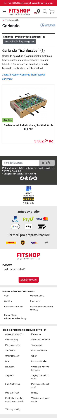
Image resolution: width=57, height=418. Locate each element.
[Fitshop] (19, 11)
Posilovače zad (12, 393)
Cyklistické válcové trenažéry (40, 368)
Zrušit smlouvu (29, 279)
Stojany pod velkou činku (40, 377)
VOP (6, 296)
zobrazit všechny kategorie (19, 41)
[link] (22, 178)
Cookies (8, 301)
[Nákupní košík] (52, 11)
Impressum (35, 301)
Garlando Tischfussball (20, 50)
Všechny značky (12, 20)
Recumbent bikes (39, 361)
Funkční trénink (12, 384)
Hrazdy (34, 393)
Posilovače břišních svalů (40, 386)
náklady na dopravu (13, 306)
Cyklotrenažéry (12, 356)
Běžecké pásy (11, 339)
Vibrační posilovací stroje (40, 400)
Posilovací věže (12, 345)
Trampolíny (36, 345)
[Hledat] (45, 11)
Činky (34, 356)
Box (7, 361)
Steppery (9, 375)
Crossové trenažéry (14, 334)
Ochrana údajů (37, 296)
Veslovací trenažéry (40, 339)
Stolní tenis (10, 350)
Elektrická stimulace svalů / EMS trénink (14, 400)
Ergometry (36, 334)
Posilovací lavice (39, 350)
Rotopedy (9, 367)
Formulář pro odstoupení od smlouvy (15, 317)
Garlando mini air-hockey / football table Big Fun (28, 127)
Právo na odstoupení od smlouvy (41, 308)
